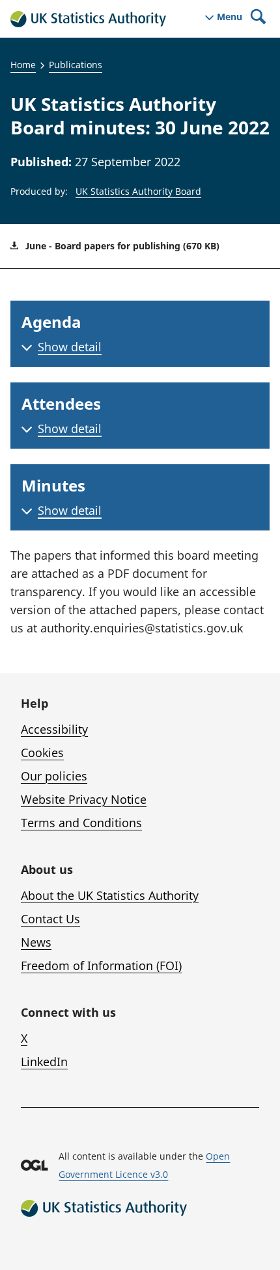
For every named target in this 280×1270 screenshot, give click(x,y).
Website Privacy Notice (84, 799)
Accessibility (54, 729)
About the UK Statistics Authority (110, 895)
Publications (75, 64)
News (36, 942)
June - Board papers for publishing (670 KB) (121, 246)
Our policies (54, 776)
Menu (229, 17)
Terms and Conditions (81, 822)
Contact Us (50, 919)
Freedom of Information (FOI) (101, 965)
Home (23, 64)
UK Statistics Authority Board (138, 191)
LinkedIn (44, 1061)
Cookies (42, 752)
